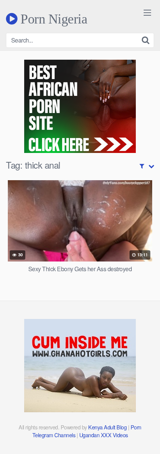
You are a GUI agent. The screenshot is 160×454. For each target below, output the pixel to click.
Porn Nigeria (52, 18)
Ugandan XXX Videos (103, 435)
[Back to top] (147, 438)
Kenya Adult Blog (107, 427)
